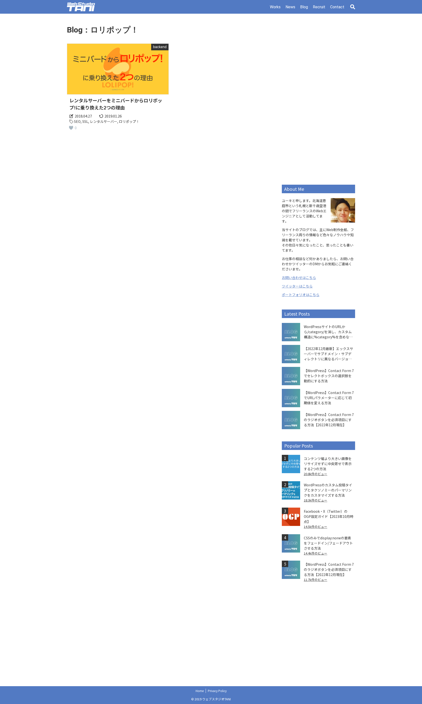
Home (200, 691)
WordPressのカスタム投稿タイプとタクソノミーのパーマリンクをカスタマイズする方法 (328, 490)
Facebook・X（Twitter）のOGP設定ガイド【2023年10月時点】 (328, 516)
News (290, 7)
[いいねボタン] (71, 128)
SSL (85, 121)
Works (275, 7)
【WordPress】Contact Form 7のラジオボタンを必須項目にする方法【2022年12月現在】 (329, 569)
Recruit (319, 7)
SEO (77, 121)
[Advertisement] (318, 99)
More (118, 88)
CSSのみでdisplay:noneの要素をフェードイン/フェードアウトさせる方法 (328, 543)
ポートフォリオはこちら (300, 294)
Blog (304, 7)
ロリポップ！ (129, 121)
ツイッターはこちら (297, 286)
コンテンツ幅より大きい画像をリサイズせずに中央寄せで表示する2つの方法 (328, 463)
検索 (352, 6)
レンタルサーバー (103, 121)
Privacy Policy (217, 691)
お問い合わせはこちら (299, 277)
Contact (337, 7)
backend (160, 47)
